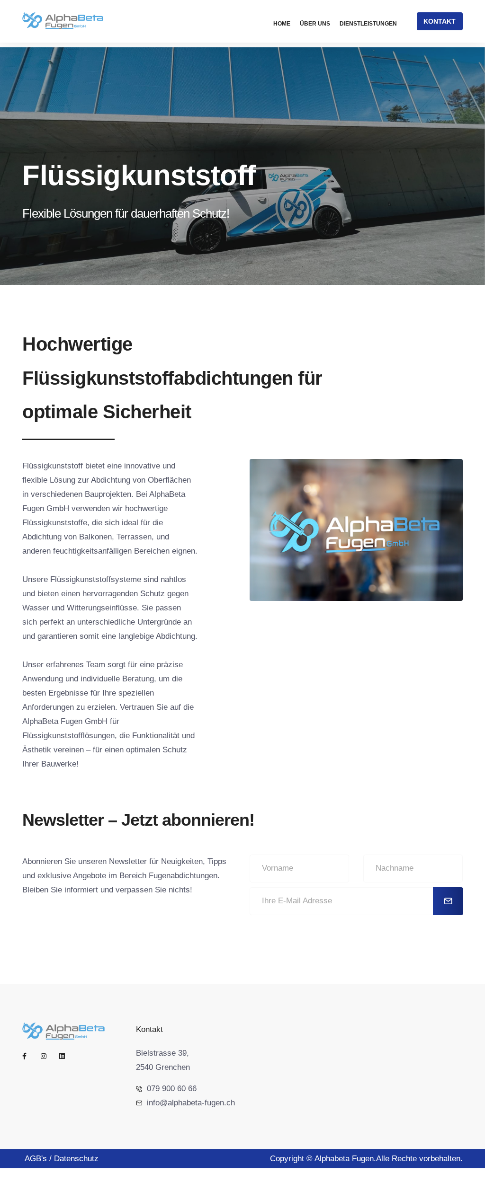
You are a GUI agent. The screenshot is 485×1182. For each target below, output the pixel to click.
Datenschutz (76, 1158)
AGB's (36, 1158)
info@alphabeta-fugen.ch (191, 1102)
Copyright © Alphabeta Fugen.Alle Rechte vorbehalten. (366, 1158)
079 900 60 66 (172, 1088)
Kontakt (439, 21)
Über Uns (315, 23)
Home (281, 23)
